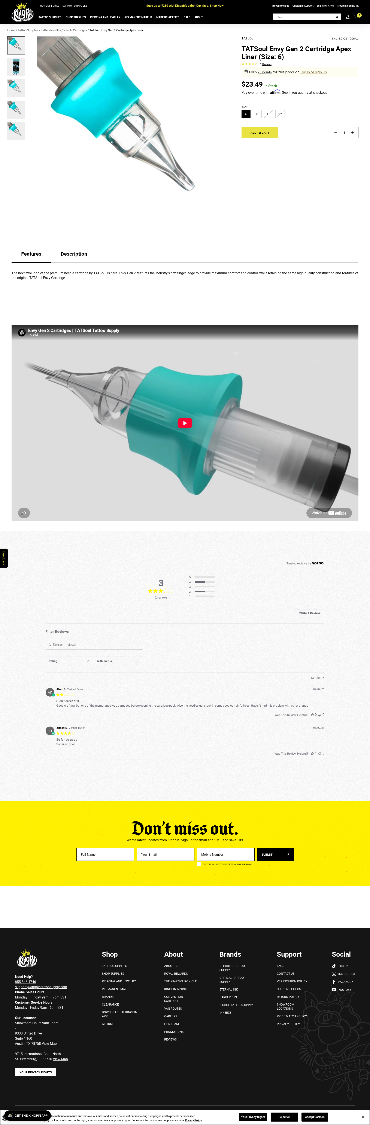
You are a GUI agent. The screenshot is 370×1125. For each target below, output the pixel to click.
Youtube (344, 990)
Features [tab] (31, 253)
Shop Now (217, 5)
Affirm (107, 1024)
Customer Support (302, 5)
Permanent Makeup (138, 17)
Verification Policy (292, 981)
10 (268, 114)
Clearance (110, 1004)
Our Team (171, 1024)
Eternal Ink (228, 989)
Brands (107, 997)
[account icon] (347, 17)
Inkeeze (225, 1012)
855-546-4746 (325, 5)
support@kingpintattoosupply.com (41, 987)
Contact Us (285, 973)
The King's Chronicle (180, 981)
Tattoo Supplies (50, 17)
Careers (170, 1016)
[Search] (337, 17)
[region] (185, 1117)
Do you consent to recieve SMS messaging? (227, 864)
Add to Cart (260, 132)
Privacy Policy (288, 1024)
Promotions (174, 1032)
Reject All (284, 1117)
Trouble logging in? (348, 5)
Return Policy (288, 997)
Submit (267, 854)
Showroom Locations (285, 1006)
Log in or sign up (313, 72)
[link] (203, 597)
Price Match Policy (292, 1016)
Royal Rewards (280, 5)
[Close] (363, 1117)
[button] (27, 1115)
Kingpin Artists (176, 989)
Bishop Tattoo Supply (236, 1005)
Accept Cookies (315, 1117)
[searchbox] (94, 645)
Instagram (346, 974)
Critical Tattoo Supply (231, 980)
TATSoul (248, 38)
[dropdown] (69, 661)
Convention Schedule (173, 999)
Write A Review (309, 613)
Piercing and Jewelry (105, 17)
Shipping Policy (289, 989)
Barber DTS (228, 997)
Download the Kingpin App (119, 1014)
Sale (187, 17)
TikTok (343, 966)
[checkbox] (118, 661)
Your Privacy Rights (35, 1072)
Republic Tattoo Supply (232, 968)
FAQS (280, 966)
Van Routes (173, 1008)
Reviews (170, 1039)
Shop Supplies (76, 17)
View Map (60, 1059)
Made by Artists (167, 17)
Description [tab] (74, 253)
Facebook (346, 982)
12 (280, 114)
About (198, 17)
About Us (171, 966)
